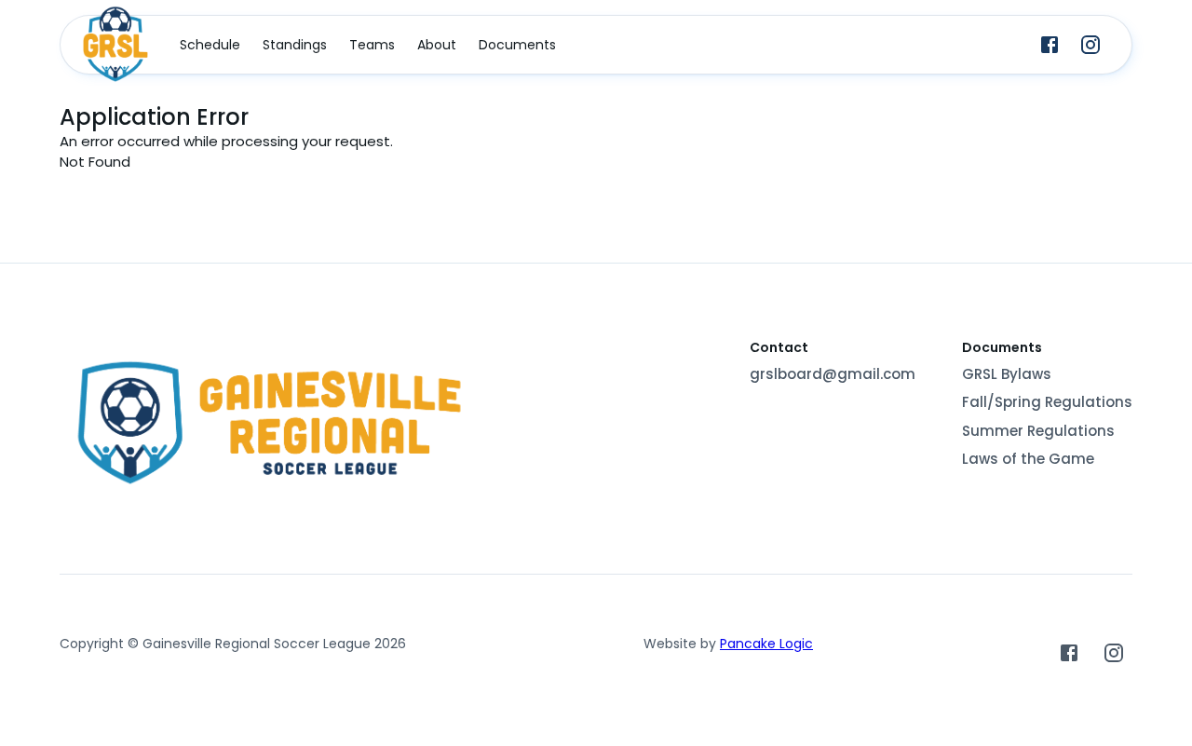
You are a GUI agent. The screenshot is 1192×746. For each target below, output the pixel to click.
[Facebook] (1049, 44)
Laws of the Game (1028, 458)
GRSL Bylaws (1006, 374)
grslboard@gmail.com (832, 374)
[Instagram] (1090, 44)
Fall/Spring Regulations (1047, 402)
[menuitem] (210, 45)
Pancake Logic (766, 643)
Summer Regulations (1038, 431)
